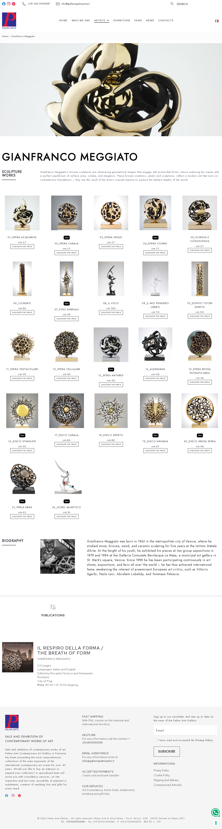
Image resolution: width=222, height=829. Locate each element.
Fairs (138, 20)
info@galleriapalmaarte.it (75, 4)
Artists (100, 20)
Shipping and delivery (166, 780)
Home (63, 20)
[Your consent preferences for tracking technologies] (216, 823)
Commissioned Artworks (168, 785)
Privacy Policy (204, 740)
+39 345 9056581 (39, 3)
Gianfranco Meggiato (23, 36)
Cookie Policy (162, 775)
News (150, 20)
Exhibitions (121, 20)
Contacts (166, 20)
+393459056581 (76, 821)
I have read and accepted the (185, 740)
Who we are (81, 20)
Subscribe (166, 751)
